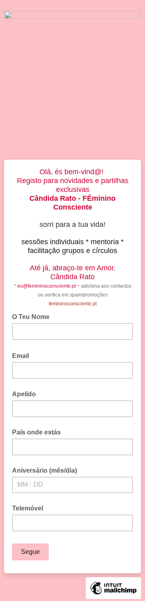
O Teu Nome (33, 316)
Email (23, 355)
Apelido (24, 394)
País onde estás (36, 432)
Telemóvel (27, 508)
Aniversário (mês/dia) (44, 470)
